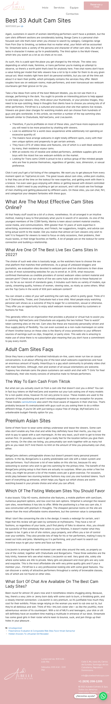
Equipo (74, 7)
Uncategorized (15, 628)
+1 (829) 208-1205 (90, 681)
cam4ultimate (29, 402)
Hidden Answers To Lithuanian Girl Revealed (28, 634)
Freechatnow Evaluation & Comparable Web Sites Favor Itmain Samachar (42, 631)
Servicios (59, 7)
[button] (96, 5)
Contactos (72, 14)
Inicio (45, 7)
